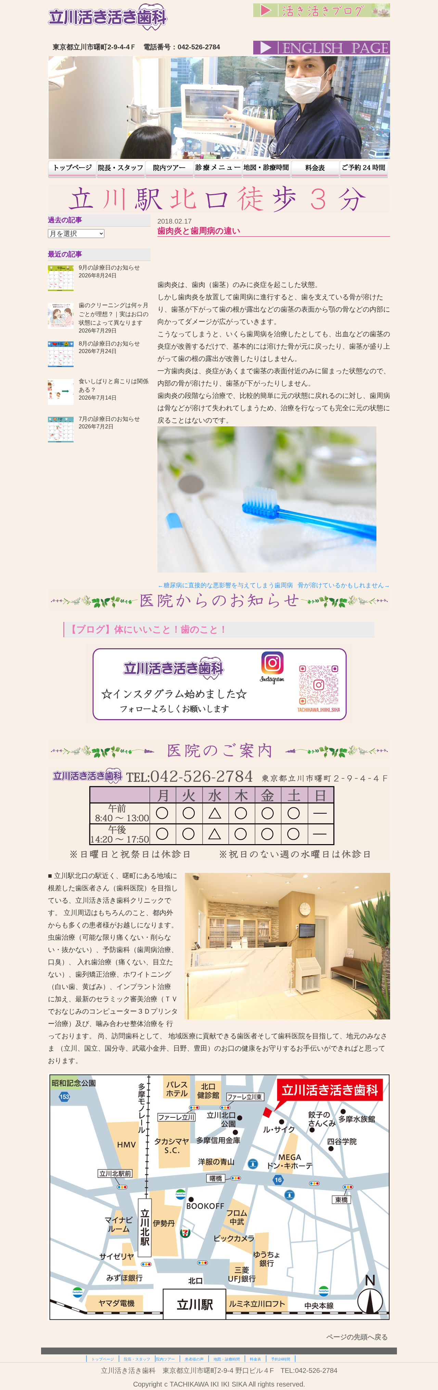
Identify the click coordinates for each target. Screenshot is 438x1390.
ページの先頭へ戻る (358, 1337)
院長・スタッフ (120, 169)
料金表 (315, 169)
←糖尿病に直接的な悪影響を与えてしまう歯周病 (225, 585)
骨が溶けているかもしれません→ (344, 585)
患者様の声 (218, 169)
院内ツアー (169, 169)
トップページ (72, 169)
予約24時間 (363, 169)
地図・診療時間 (266, 169)
